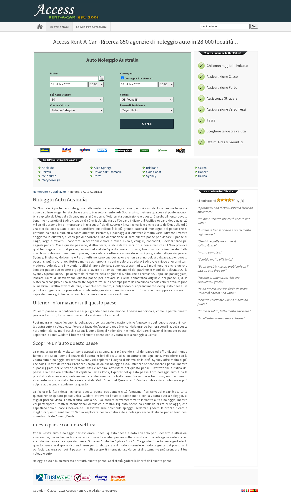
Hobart (203, 172)
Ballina (202, 176)
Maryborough (51, 180)
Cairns (202, 168)
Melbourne (49, 176)
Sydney (151, 176)
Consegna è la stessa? (139, 78)
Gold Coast (153, 172)
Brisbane (152, 168)
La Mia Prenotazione (91, 27)
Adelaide (48, 168)
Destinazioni (59, 27)
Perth (97, 176)
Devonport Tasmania (108, 172)
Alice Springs (103, 168)
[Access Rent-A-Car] (66, 18)
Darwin (46, 172)
